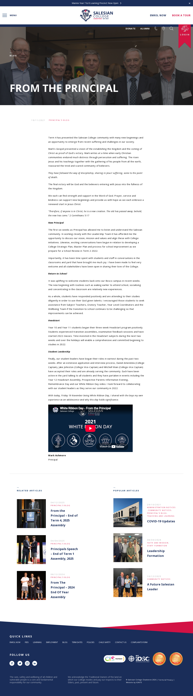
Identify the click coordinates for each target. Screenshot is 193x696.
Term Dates (77, 642)
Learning (37, 642)
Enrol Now (15, 642)
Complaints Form (139, 642)
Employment (52, 642)
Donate (131, 28)
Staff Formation (157, 545)
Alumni (145, 28)
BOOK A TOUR (181, 15)
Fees (26, 642)
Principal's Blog (59, 120)
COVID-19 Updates (161, 521)
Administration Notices (161, 507)
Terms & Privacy (165, 680)
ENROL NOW (158, 15)
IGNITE (139, 682)
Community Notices (159, 510)
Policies (90, 642)
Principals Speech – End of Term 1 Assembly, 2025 (64, 554)
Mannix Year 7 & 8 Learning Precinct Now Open (95, 3)
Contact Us (120, 642)
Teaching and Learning (161, 516)
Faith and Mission (157, 543)
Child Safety (105, 642)
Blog (64, 642)
